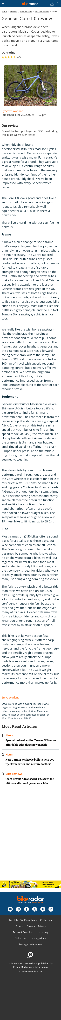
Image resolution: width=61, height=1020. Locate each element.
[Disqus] (30, 836)
